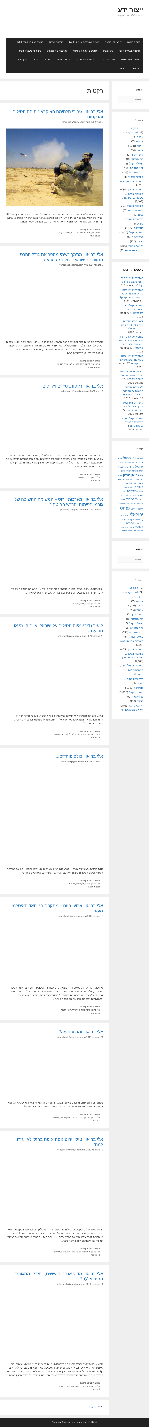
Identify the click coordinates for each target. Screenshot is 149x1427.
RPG (98, 232)
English (134, 128)
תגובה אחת (95, 235)
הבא (92, 1407)
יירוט (82, 603)
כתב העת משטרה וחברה (29, 50)
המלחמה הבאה (83, 1251)
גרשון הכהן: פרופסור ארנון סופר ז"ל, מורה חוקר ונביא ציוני (132, 406)
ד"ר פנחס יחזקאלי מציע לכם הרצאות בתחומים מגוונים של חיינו (131, 375)
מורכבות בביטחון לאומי (129, 50)
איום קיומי (82, 734)
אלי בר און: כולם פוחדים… (79, 756)
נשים (140, 214)
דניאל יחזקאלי (136, 163)
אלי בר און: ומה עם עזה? (81, 1031)
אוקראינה (90, 232)
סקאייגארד (69, 1386)
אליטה (128, 463)
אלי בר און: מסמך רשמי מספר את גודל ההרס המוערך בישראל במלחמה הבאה (61, 257)
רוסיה (123, 519)
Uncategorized (129, 132)
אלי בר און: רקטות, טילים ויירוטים (72, 386)
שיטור (131, 527)
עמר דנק (137, 503)
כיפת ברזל (85, 1010)
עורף (66, 364)
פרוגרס (126, 515)
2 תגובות (96, 1120)
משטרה (132, 491)
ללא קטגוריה (136, 168)
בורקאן (87, 1117)
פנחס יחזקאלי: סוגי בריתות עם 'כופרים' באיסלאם (133, 309)
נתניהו (140, 499)
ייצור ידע (130, 10)
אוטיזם (139, 141)
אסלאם (140, 471)
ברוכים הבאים (133, 42)
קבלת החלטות (138, 520)
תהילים (136, 530)
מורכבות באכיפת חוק (57, 50)
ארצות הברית (131, 471)
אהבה (140, 137)
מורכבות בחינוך (107, 59)
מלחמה (126, 487)
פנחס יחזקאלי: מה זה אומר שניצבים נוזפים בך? (132, 282)
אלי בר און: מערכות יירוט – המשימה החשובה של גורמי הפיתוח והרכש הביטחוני (58, 502)
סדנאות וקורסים (135, 219)
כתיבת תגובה (94, 367)
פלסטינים (134, 509)
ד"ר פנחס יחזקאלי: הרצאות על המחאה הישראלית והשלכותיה (132, 391)
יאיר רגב (121, 479)
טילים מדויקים (70, 1117)
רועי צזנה (139, 523)
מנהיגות (140, 492)
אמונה (140, 145)
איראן (97, 364)
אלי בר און (81, 232)
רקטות (60, 232)
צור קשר (123, 68)
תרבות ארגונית (127, 531)
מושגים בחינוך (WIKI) (130, 59)
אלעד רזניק (132, 466)
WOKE (140, 458)
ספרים (48, 59)
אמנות (139, 150)
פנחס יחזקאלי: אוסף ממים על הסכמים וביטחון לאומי (132, 422)
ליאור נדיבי (65, 734)
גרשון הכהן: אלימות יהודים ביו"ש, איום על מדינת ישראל (132, 325)
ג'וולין (73, 232)
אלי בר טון (95, 477)
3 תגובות (96, 1389)
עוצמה (122, 499)
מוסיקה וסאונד (135, 176)
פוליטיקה (138, 228)
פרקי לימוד (22, 59)
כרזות (136, 484)
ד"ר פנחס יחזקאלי (113, 42)
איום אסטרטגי (94, 734)
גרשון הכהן (108, 50)
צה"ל (120, 515)
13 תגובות (95, 1255)
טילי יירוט (71, 1251)
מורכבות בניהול (56, 42)
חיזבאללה (80, 364)
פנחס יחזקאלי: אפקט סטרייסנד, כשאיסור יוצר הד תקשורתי (131, 359)
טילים (67, 232)
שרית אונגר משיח (134, 250)
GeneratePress (60, 1422)
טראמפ (129, 480)
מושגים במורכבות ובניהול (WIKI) (84, 42)
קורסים (36, 59)
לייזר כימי (80, 1386)
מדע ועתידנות (136, 172)
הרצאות (136, 68)
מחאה (132, 487)
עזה (69, 1010)
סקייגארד (80, 883)
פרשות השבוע (63, 59)
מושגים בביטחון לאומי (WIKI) (29, 42)
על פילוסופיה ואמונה (85, 59)
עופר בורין (131, 499)
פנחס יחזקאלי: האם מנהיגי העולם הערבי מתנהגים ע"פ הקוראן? (131, 293)
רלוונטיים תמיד (135, 245)
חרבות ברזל (137, 479)
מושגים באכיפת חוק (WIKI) (84, 50)
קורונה (140, 241)
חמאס (120, 476)
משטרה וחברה (135, 210)
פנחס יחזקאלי (136, 232)
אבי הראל (129, 458)
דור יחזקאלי (137, 159)
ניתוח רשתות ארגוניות (128, 496)
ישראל (141, 484)
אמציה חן (121, 467)
